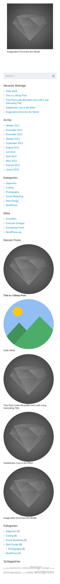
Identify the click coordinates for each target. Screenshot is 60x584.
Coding (9, 187)
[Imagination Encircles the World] (30, 26)
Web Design (12, 201)
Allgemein (11, 183)
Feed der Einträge (15, 223)
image (46, 568)
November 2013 (14, 134)
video (30, 572)
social (24, 573)
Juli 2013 (10, 152)
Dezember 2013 (14, 130)
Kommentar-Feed (15, 227)
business (15, 568)
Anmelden (11, 219)
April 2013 (11, 156)
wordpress (44, 572)
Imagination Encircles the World (23, 51)
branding (6, 568)
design (35, 567)
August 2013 (12, 147)
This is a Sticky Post (16, 95)
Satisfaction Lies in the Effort (20, 107)
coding (25, 568)
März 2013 (11, 161)
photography (12, 572)
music (52, 568)
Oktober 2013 (13, 139)
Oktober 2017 (13, 125)
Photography (12, 192)
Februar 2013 (13, 165)
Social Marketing (14, 196)
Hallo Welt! (11, 91)
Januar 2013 (12, 169)
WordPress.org (13, 232)
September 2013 (14, 143)
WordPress (11, 205)
